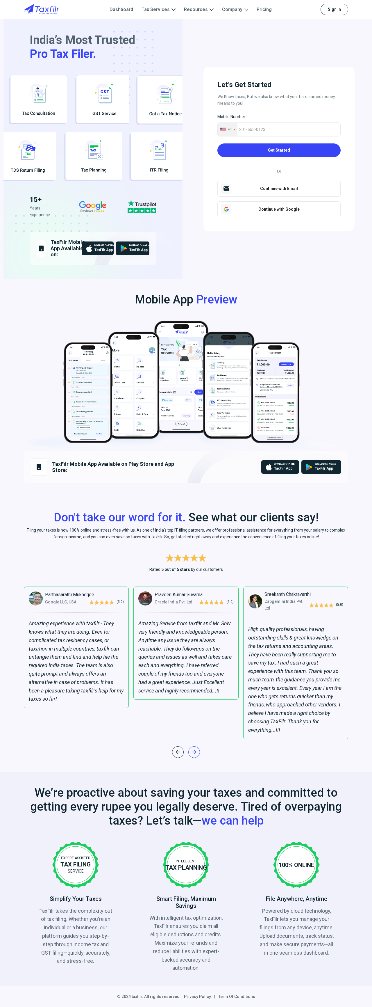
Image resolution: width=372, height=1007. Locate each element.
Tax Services (156, 9)
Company (232, 9)
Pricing (264, 9)
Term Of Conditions (236, 996)
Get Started (279, 150)
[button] (194, 752)
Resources (196, 9)
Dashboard (121, 9)
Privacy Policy (197, 996)
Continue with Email (279, 188)
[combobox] (227, 129)
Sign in (334, 9)
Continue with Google (279, 209)
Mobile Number (231, 116)
